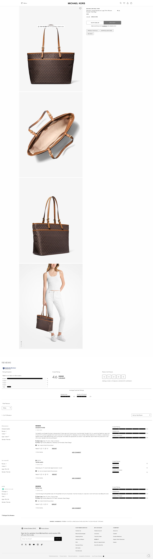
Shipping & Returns (106, 30)
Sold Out (112, 22)
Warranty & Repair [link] (80, 539)
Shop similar (95, 22)
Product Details (93, 30)
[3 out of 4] (21, 344)
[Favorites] (124, 3)
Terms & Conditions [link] (72, 556)
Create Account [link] (98, 530)
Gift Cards (78, 548)
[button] (148, 555)
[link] (22, 545)
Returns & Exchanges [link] (80, 533)
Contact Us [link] (78, 530)
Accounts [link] (96, 533)
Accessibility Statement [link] (84, 556)
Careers (115, 533)
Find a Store (45, 528)
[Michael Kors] (76, 3)
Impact (115, 542)
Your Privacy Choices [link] (97, 556)
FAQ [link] (77, 542)
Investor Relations (117, 536)
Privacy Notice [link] (63, 556)
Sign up (58, 539)
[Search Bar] (120, 3)
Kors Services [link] (79, 550)
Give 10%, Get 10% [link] (98, 545)
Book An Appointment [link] (99, 542)
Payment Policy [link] (79, 545)
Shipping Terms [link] (79, 536)
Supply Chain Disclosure (118, 539)
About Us (115, 530)
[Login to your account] (127, 3)
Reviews (90, 33)
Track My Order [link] (98, 536)
